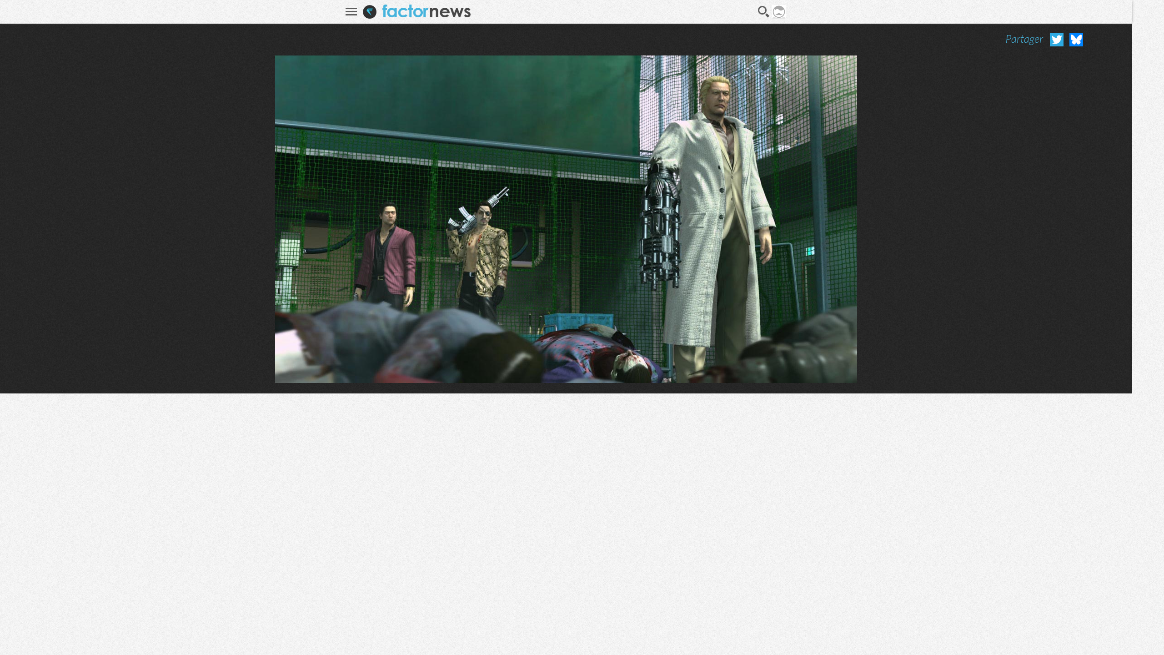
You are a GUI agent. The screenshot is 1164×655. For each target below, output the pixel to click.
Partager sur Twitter (1057, 39)
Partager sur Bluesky (1076, 39)
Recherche (764, 12)
